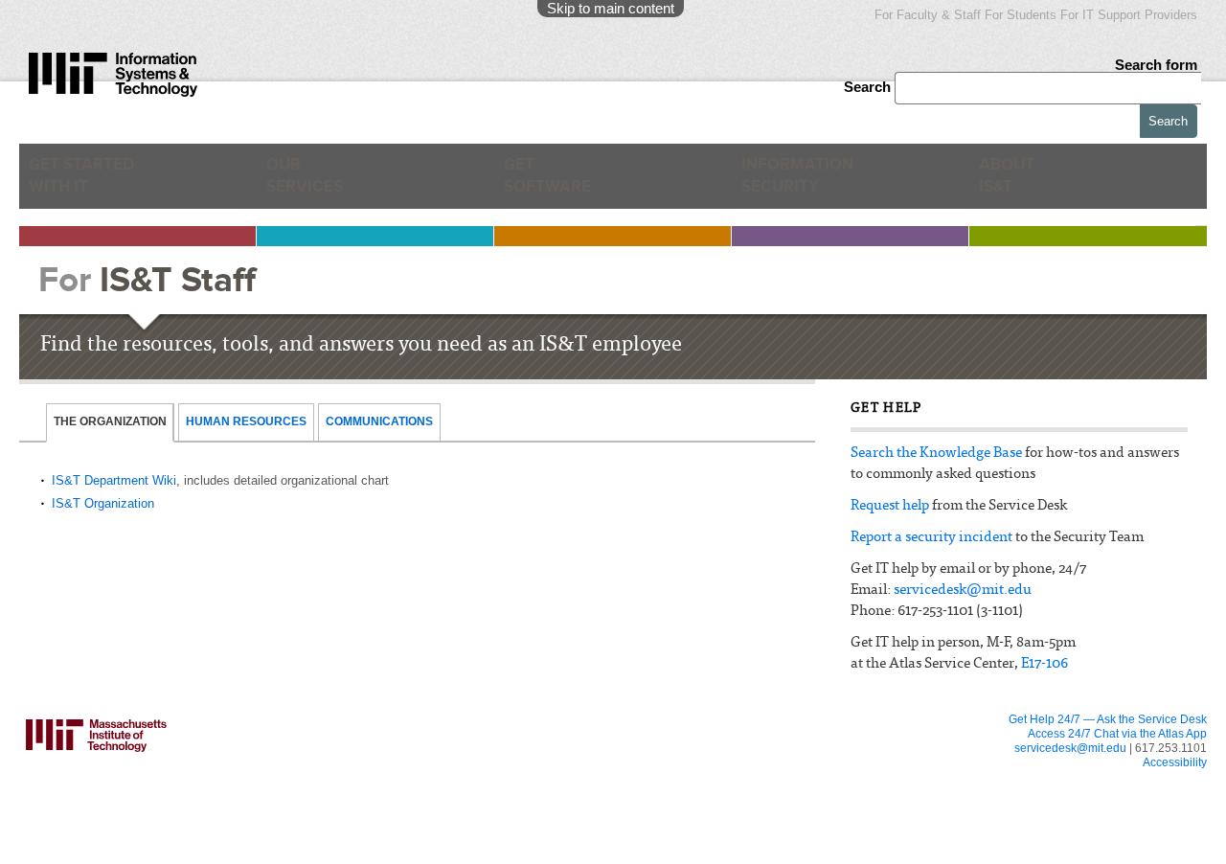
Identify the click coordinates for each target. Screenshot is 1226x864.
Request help (890, 506)
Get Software (547, 182)
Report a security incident (931, 538)
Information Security (810, 182)
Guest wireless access (689, 818)
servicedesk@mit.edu (963, 590)
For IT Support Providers (1128, 15)
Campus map (667, 854)
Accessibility (1175, 762)
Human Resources (246, 421)
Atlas (196, 778)
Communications (379, 421)
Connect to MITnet (454, 854)
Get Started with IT (91, 182)
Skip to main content (610, 8)
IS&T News (888, 818)
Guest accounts (222, 815)
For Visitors (675, 779)
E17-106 (1044, 664)
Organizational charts (912, 836)
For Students (1020, 15)
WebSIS (429, 836)
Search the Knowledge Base (936, 453)
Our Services (313, 182)
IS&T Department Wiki (114, 480)
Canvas (203, 760)
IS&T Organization (103, 503)
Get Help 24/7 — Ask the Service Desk (1108, 719)
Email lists (208, 797)
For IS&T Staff (906, 779)
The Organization (110, 421)
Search (869, 87)
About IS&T (1038, 182)
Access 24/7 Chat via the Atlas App (1117, 733)
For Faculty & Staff (927, 15)
